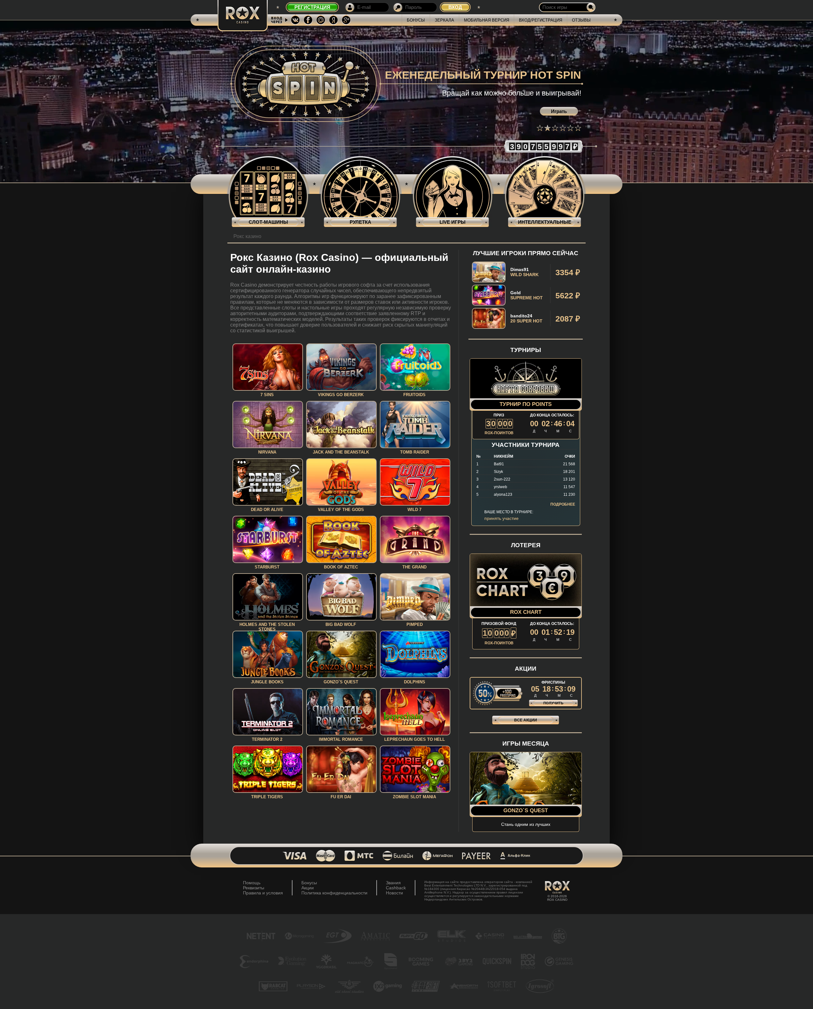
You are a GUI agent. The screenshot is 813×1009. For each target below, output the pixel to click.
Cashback (396, 887)
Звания (393, 882)
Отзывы (581, 20)
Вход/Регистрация (540, 20)
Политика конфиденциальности (334, 892)
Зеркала (444, 20)
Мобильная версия (486, 20)
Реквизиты (253, 887)
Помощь (251, 882)
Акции (307, 887)
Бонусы (416, 20)
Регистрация (312, 7)
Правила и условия (263, 892)
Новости (394, 892)
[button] (540, 128)
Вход (455, 7)
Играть (559, 111)
